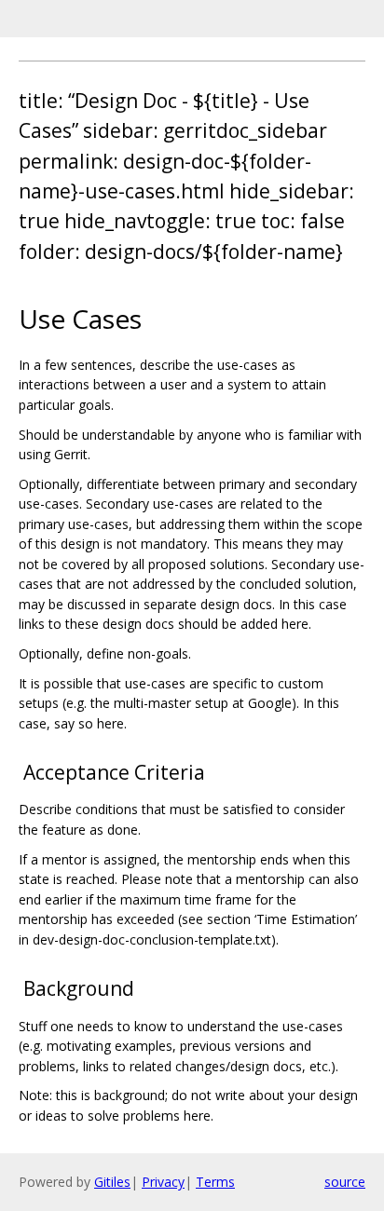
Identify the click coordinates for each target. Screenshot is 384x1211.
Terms (215, 1182)
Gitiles (112, 1182)
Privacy (163, 1182)
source (344, 1182)
